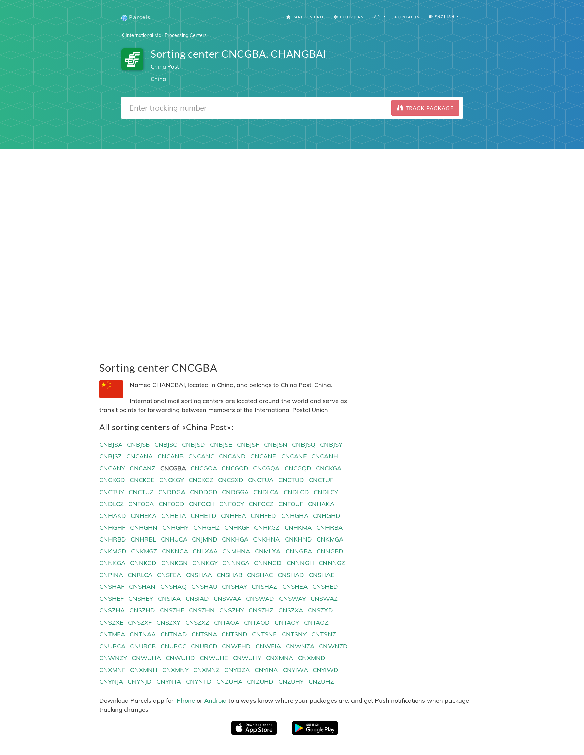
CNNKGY (205, 563)
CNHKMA (298, 527)
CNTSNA (204, 634)
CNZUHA (229, 681)
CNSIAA (169, 598)
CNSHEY (140, 598)
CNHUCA (174, 539)
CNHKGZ (266, 527)
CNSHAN (142, 586)
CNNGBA (299, 551)
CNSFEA (169, 575)
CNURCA (112, 646)
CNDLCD (296, 492)
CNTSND (234, 634)
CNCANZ (142, 468)
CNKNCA (175, 551)
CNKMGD (112, 551)
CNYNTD (199, 681)
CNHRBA (329, 527)
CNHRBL (143, 539)
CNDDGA (171, 492)
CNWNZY (113, 658)
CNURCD (204, 646)
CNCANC (201, 456)
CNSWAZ (324, 598)
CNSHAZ (264, 586)
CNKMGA (330, 539)
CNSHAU (204, 586)
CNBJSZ (110, 456)
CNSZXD (320, 610)
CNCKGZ (201, 480)
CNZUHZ (321, 681)
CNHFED (263, 516)
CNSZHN (202, 610)
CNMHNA (236, 551)
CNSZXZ (197, 622)
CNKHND (298, 539)
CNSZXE (111, 622)
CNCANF (294, 456)
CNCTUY (111, 492)
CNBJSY (331, 444)
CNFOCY (231, 504)
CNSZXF (140, 622)
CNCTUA (260, 480)
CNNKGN (174, 563)
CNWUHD (180, 658)
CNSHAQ (173, 586)
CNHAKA (321, 504)
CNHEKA (143, 516)
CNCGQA (266, 468)
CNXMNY (175, 670)
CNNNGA (235, 563)
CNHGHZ (206, 527)
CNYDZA (237, 670)
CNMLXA (268, 551)
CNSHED (325, 586)
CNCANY (112, 468)
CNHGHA (294, 516)
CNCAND (232, 456)
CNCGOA (204, 468)
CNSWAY (292, 598)
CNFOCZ (261, 504)
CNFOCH (202, 504)
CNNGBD (330, 551)
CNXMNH (143, 670)
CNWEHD (236, 646)
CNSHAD (291, 575)
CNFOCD (171, 504)
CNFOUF (290, 504)
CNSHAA (199, 575)
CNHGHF (112, 527)
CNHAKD (112, 516)
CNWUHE (214, 658)
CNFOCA (141, 504)
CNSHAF (111, 586)
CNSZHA (112, 610)
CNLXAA (205, 551)
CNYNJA (111, 681)
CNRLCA (140, 575)
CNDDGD (203, 492)
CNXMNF (112, 670)
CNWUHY (247, 658)
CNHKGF (236, 527)
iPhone (185, 700)
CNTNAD (174, 634)
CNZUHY (291, 681)
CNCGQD (298, 468)
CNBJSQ (303, 444)
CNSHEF (111, 598)
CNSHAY (234, 586)
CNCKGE (142, 480)
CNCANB (170, 456)
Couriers (351, 17)
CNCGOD (235, 468)
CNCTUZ (141, 492)
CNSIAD (197, 598)
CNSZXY (168, 622)
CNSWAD (260, 598)
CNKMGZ (144, 551)
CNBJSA (110, 444)
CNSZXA (290, 610)
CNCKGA (328, 468)
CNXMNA (279, 658)
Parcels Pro (307, 17)
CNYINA (266, 670)
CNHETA (173, 516)
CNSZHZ (261, 610)
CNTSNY (294, 634)
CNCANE (263, 456)
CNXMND (311, 658)
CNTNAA (143, 634)
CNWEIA (268, 646)
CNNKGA (112, 563)
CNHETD (203, 516)
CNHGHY (175, 527)
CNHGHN (143, 527)
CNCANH (324, 456)
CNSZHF (172, 610)
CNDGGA (235, 492)
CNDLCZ (111, 504)
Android (215, 700)
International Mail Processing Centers (165, 35)
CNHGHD (326, 516)
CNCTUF (321, 480)
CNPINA (111, 575)
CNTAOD (257, 622)
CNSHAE (321, 575)
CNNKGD (143, 563)
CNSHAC (260, 575)
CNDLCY (326, 492)
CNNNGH (300, 563)
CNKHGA (235, 539)
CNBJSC (165, 444)
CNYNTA (168, 681)
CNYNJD (140, 681)
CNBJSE (221, 444)
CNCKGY (171, 480)
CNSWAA (227, 598)
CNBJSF (248, 444)
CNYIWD (325, 670)
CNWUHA (146, 658)
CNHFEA (233, 516)
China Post (165, 66)
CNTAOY (287, 622)
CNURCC (173, 646)
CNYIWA (295, 670)
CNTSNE (264, 634)
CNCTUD (291, 480)
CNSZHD (142, 610)
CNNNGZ (332, 563)
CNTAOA (226, 622)
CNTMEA (112, 634)
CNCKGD (112, 480)
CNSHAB (229, 575)
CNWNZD (333, 646)
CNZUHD (260, 681)
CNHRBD (112, 539)
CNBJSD (193, 444)
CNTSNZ (323, 634)
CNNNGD (268, 563)
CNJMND (204, 539)
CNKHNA (266, 539)
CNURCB (143, 646)
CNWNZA (300, 646)
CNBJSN (275, 444)
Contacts (407, 17)
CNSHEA (295, 586)
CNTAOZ (316, 622)
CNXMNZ (206, 670)
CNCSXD (230, 480)
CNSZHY (231, 610)
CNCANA (139, 456)
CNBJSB (138, 444)
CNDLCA (265, 492)
